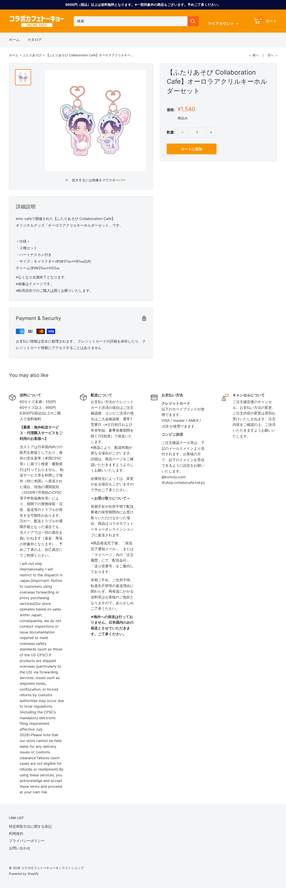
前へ (255, 55)
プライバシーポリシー (27, 840)
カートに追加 (191, 149)
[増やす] (211, 132)
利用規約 (16, 833)
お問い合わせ (19, 848)
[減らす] (182, 132)
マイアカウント (221, 23)
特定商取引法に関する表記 (30, 826)
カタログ (34, 39)
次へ (270, 55)
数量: (171, 132)
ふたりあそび (32, 55)
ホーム (14, 39)
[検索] (193, 21)
